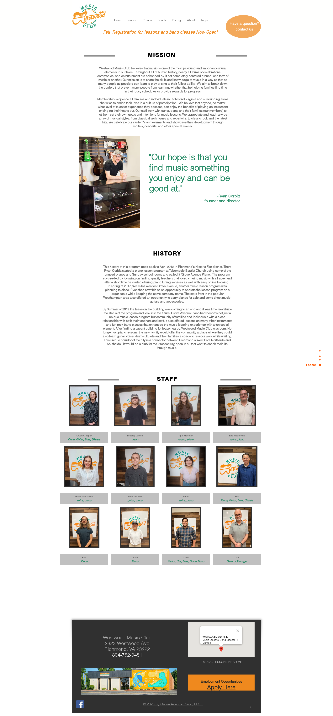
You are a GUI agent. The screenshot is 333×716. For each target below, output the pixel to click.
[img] (84, 414)
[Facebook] (80, 704)
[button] (131, 20)
